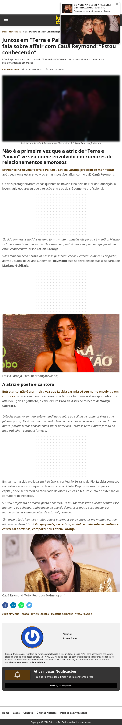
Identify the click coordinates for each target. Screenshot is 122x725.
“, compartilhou (52, 529)
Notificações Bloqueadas (61, 685)
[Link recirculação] (67, 8)
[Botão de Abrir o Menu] (6, 19)
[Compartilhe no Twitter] (29, 605)
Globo (25, 614)
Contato (28, 712)
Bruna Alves (13, 69)
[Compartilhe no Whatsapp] (21, 605)
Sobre (16, 712)
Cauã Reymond (10, 614)
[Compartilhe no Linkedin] (13, 605)
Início (4, 32)
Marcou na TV (15, 32)
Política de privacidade (73, 712)
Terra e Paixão (83, 614)
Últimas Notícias (47, 712)
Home (5, 712)
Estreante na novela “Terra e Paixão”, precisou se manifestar (58, 170)
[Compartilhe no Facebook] (5, 605)
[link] (32, 637)
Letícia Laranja (40, 614)
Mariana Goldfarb (62, 614)
